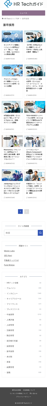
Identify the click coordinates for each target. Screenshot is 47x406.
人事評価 (24, 320)
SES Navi (8, 255)
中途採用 (24, 314)
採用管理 (24, 346)
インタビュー (24, 293)
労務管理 (24, 330)
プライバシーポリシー (23, 397)
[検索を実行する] (40, 233)
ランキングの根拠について (19, 393)
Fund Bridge (9, 265)
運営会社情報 (16, 390)
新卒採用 (24, 351)
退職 (24, 372)
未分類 (24, 356)
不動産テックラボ (11, 260)
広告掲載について (29, 390)
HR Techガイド (23, 1)
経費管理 (24, 367)
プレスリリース (24, 309)
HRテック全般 (24, 283)
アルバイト (24, 288)
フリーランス (24, 304)
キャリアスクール (24, 298)
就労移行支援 (24, 341)
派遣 (24, 362)
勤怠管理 (24, 335)
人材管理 (24, 325)
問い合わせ (33, 393)
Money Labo (9, 251)
